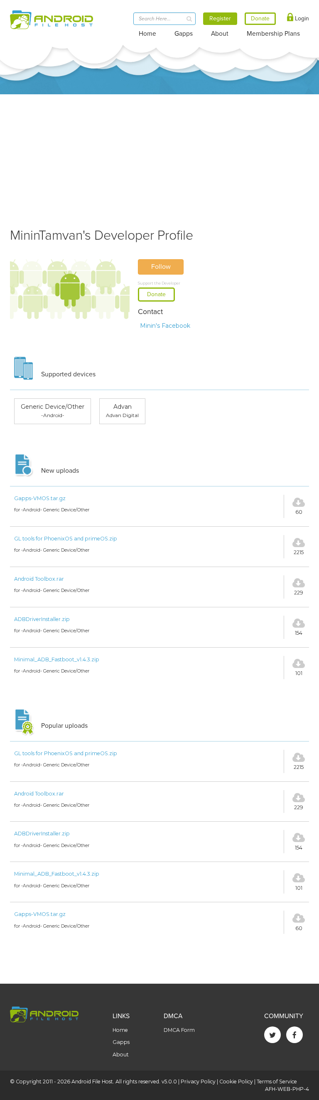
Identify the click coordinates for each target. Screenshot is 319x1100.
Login (301, 18)
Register (220, 18)
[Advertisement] (159, 156)
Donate (156, 294)
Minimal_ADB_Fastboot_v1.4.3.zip (56, 659)
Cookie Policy (236, 1081)
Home (147, 33)
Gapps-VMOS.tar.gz (40, 498)
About (219, 33)
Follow (161, 267)
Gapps (183, 33)
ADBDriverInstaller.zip (42, 619)
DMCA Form (179, 1030)
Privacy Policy (198, 1081)
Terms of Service (277, 1081)
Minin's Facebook (165, 325)
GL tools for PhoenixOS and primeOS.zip (65, 538)
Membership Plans (273, 33)
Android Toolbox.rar (39, 579)
